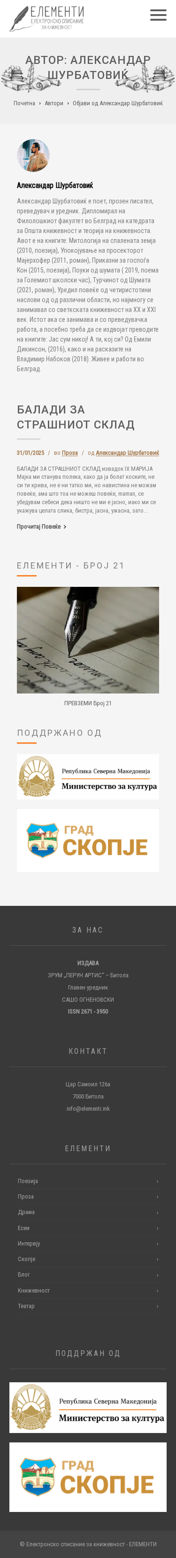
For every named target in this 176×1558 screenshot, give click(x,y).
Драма (88, 1211)
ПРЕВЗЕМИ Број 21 (88, 703)
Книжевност (88, 1290)
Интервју (88, 1243)
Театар (88, 1305)
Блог (88, 1274)
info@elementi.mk (88, 1108)
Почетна (24, 103)
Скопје (88, 1258)
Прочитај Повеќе (39, 526)
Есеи (88, 1227)
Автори (54, 103)
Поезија (88, 1180)
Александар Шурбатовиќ (127, 452)
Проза (70, 452)
